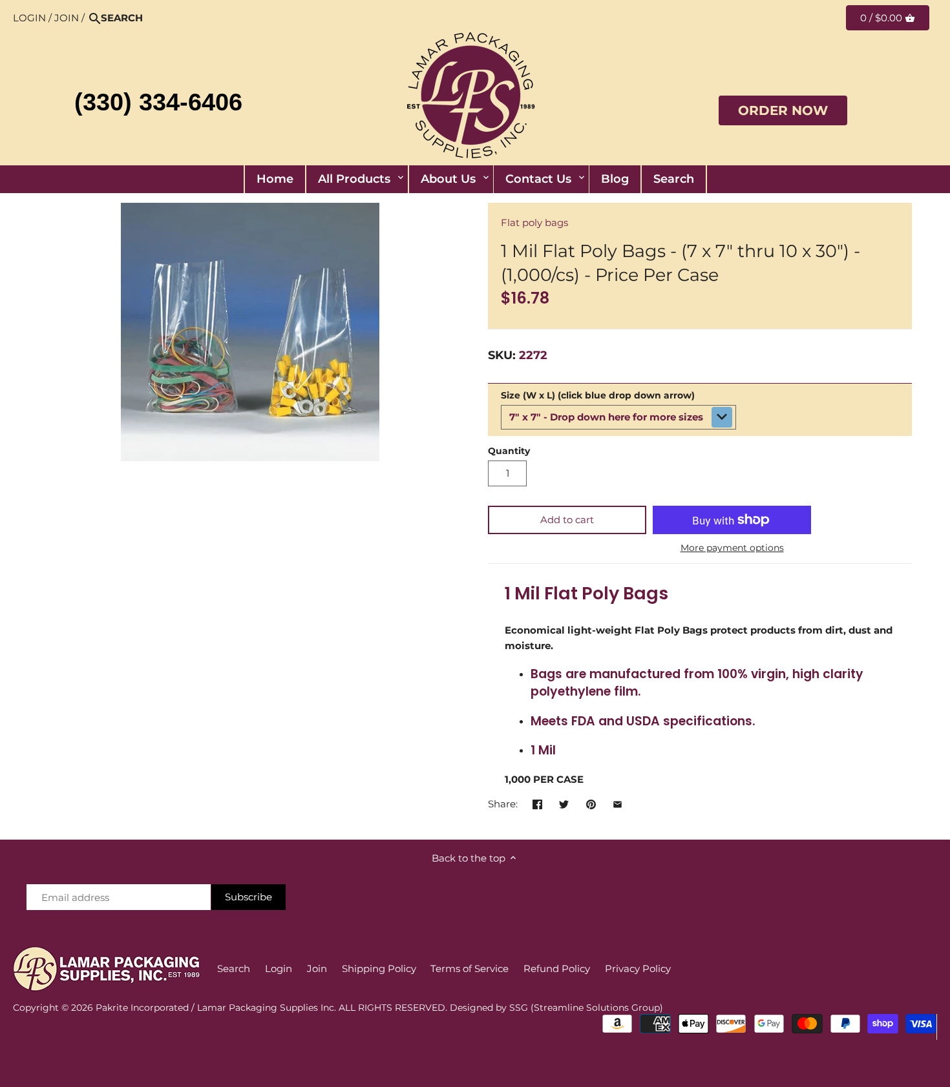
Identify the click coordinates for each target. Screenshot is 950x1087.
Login (29, 18)
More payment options (732, 548)
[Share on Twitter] (564, 802)
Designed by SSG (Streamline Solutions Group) (556, 1007)
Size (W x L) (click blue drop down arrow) (598, 395)
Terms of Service (469, 968)
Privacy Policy (638, 968)
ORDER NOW (783, 110)
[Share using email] (617, 802)
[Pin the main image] (591, 802)
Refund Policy (556, 968)
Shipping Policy (379, 968)
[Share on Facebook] (537, 802)
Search (233, 968)
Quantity (509, 451)
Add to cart (567, 519)
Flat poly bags (534, 222)
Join (66, 18)
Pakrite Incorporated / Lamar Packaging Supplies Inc (215, 1007)
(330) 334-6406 (158, 102)
